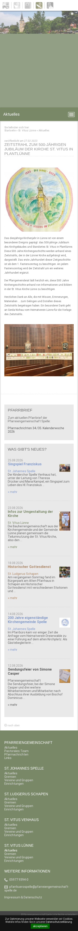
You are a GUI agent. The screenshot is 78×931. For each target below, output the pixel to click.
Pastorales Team (16, 751)
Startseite (10, 130)
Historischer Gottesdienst (29, 567)
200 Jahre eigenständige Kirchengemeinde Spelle (28, 620)
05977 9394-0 (18, 879)
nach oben (13, 725)
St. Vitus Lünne (27, 130)
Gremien (10, 776)
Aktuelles (44, 130)
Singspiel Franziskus (25, 464)
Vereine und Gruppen (18, 780)
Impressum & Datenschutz (23, 897)
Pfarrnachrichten (16, 754)
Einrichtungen (14, 783)
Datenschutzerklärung (59, 921)
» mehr (12, 492)
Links (7, 758)
